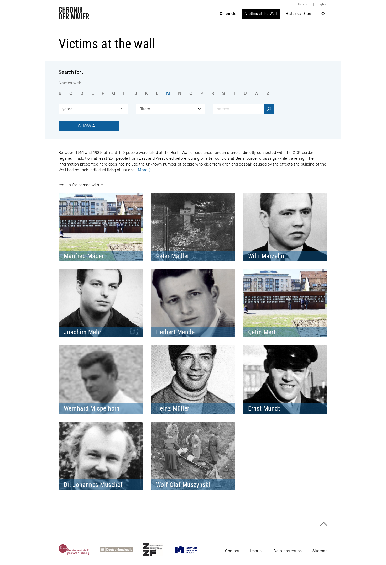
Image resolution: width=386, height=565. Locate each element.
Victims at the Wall (261, 13)
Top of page (323, 524)
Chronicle (228, 13)
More (143, 170)
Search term (322, 14)
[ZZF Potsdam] (157, 549)
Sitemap (319, 550)
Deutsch (304, 4)
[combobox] (93, 109)
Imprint (256, 550)
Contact (232, 550)
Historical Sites (299, 13)
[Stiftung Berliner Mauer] (191, 549)
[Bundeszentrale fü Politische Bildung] (79, 549)
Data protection (288, 550)
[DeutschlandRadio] (121, 549)
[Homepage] (74, 16)
